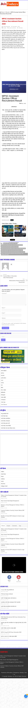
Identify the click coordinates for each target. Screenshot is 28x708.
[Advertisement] (14, 66)
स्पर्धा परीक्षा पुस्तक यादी (5, 423)
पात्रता (2, 481)
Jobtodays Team (23, 672)
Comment (4, 293)
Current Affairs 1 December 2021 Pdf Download (10, 276)
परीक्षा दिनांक (3, 474)
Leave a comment (12, 27)
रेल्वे (1, 385)
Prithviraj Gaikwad (6, 26)
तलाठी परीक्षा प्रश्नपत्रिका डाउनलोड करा (8, 606)
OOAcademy (10, 672)
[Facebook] (13, 674)
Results (7, 12)
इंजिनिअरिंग (3, 392)
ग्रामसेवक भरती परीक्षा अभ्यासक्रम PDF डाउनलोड (10, 602)
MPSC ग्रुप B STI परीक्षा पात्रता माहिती (9, 636)
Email (3, 313)
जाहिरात (2, 471)
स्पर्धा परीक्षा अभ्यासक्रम (5, 420)
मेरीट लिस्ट (3, 483)
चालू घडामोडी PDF (4, 413)
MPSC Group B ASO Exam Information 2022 (11, 632)
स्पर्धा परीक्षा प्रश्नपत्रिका (5, 418)
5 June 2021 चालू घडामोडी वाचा (7, 589)
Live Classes (4, 404)
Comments (14, 525)
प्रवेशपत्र (3, 479)
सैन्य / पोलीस (3, 390)
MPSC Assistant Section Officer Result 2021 (12, 250)
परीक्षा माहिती (3, 397)
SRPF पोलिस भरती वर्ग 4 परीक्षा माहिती (8, 628)
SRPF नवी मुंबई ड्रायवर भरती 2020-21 (8, 598)
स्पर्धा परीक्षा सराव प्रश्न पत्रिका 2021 (8, 428)
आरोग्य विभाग (3, 378)
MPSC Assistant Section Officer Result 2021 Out (13, 251)
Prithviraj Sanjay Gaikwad (7, 594)
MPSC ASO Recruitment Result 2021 (10, 246)
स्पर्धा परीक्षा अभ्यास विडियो (6, 425)
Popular (8, 525)
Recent (3, 525)
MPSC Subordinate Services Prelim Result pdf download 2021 (12, 254)
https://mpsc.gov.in (21, 127)
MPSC (2, 373)
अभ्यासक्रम (3, 399)
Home (2, 12)
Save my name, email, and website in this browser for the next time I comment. (14, 324)
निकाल (2, 476)
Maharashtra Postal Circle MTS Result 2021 (17, 281)
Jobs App (3, 402)
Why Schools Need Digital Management (10, 500)
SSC (2, 380)
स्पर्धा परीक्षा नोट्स (4, 416)
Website (3, 318)
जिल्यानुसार (3, 394)
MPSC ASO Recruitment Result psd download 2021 (13, 248)
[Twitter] (14, 674)
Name (3, 307)
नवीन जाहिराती (3, 370)
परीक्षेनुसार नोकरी (4, 486)
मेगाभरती (2, 375)
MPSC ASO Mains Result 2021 (10, 243)
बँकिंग (2, 387)
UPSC (2, 382)
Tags (20, 525)
